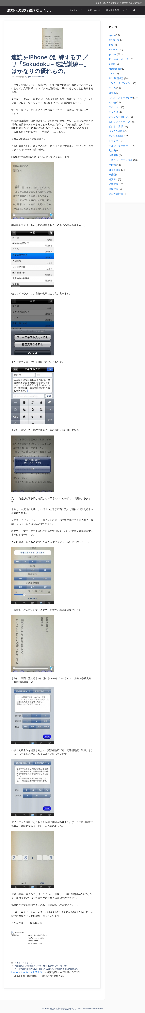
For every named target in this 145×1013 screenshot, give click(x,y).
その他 (112, 102)
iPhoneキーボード (118, 59)
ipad (111, 44)
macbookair (115, 68)
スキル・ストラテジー (24, 962)
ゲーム (112, 88)
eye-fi (112, 35)
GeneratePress (96, 1008)
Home (14, 972)
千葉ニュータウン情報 (121, 160)
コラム (112, 92)
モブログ (113, 140)
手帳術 (112, 164)
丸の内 (112, 150)
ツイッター (115, 107)
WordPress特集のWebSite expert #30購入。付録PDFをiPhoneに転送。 (47, 968)
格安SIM (113, 179)
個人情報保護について (116, 10)
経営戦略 (113, 184)
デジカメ (113, 112)
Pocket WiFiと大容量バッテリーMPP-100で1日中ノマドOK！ (42, 965)
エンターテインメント (121, 83)
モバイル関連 (116, 136)
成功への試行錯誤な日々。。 (30, 10)
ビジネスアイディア (119, 121)
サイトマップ (75, 10)
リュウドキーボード (119, 145)
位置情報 (113, 155)
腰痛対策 (113, 189)
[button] (134, 10)
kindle (112, 63)
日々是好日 (115, 169)
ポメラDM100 (116, 131)
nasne (112, 73)
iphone (112, 54)
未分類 (112, 174)
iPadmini (113, 49)
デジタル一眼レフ (118, 116)
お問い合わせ (94, 10)
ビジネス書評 (116, 126)
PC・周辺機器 (116, 78)
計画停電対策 (116, 193)
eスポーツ (114, 39)
